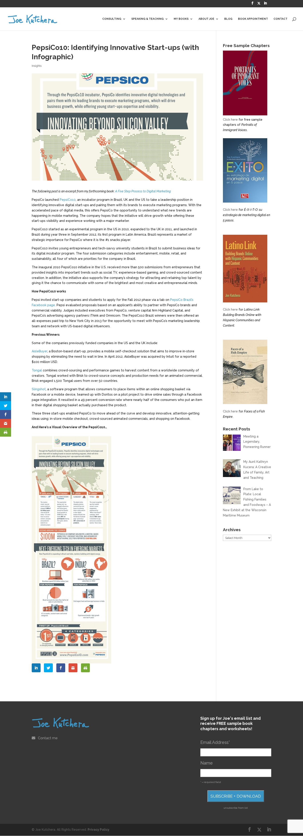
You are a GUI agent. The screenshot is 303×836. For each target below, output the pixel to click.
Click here (230, 119)
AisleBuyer (39, 351)
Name (206, 763)
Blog (228, 18)
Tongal (37, 370)
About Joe (206, 18)
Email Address (215, 742)
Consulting (111, 18)
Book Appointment (253, 18)
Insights (36, 65)
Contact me (48, 738)
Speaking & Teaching (147, 18)
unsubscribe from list (236, 807)
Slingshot (39, 389)
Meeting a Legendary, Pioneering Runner (257, 442)
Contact (280, 18)
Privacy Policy (98, 829)
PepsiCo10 (68, 199)
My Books (181, 18)
